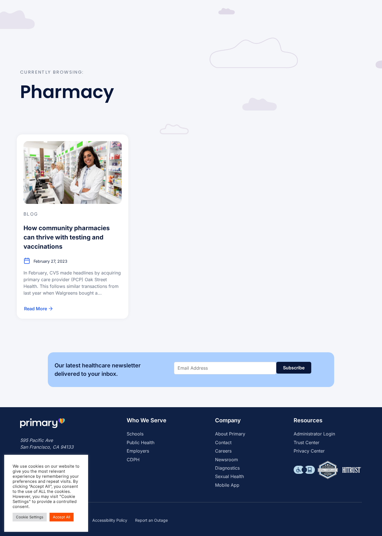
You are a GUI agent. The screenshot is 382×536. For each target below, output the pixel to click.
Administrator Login (314, 434)
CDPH (133, 459)
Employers (138, 451)
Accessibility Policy (109, 520)
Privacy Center (309, 451)
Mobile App (227, 485)
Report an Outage (151, 520)
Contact (223, 442)
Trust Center (306, 442)
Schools (135, 434)
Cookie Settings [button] (29, 517)
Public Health (140, 442)
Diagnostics (227, 468)
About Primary (230, 434)
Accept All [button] (61, 517)
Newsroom (226, 459)
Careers (223, 451)
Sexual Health (229, 476)
